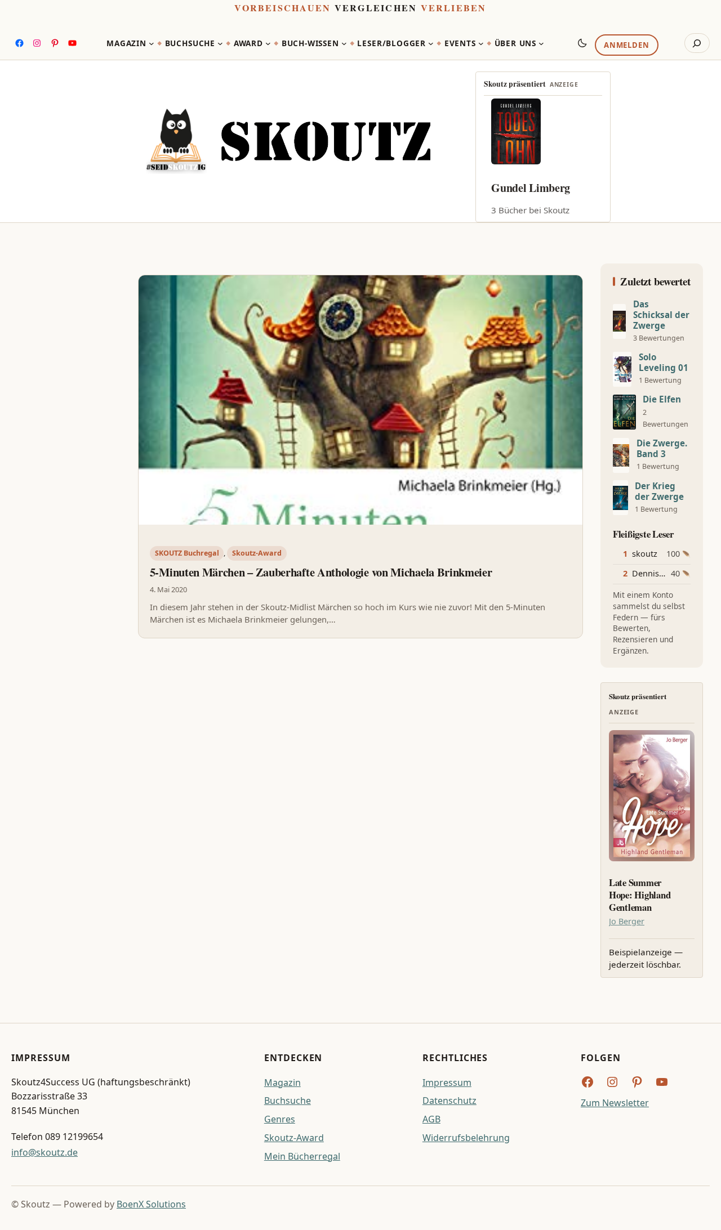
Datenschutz (449, 1100)
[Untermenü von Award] (268, 43)
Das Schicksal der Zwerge (661, 315)
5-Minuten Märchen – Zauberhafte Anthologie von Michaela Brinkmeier (321, 572)
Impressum (446, 1082)
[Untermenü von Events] (481, 43)
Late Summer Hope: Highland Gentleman (639, 894)
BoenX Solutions (151, 1204)
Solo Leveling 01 (663, 362)
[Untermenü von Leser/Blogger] (431, 43)
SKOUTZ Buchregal (187, 553)
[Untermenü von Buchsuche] (220, 43)
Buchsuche (287, 1100)
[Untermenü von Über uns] (541, 43)
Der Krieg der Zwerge (659, 491)
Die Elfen (662, 399)
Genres (279, 1119)
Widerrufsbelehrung (466, 1137)
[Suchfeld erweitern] (697, 43)
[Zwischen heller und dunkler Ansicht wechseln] (582, 42)
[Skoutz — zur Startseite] (288, 141)
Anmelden (626, 46)
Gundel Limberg (530, 188)
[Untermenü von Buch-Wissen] (344, 43)
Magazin (282, 1082)
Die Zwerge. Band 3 (662, 448)
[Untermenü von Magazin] (151, 43)
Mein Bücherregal (302, 1156)
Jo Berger (626, 921)
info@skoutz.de (44, 1152)
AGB (431, 1119)
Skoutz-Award (257, 553)
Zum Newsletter (615, 1103)
